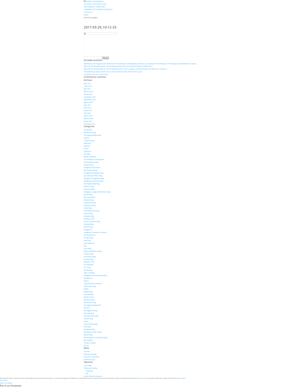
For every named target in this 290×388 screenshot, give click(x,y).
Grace (86, 321)
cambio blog (88, 318)
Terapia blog (88, 238)
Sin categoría (88, 265)
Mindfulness (88, 278)
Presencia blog (89, 189)
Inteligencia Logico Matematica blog (97, 192)
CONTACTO (88, 12)
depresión (87, 143)
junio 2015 (88, 108)
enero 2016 (88, 94)
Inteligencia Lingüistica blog (94, 178)
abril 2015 (87, 113)
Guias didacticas (90, 235)
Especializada (89, 294)
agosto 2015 (88, 102)
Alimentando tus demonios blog (95, 337)
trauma (86, 138)
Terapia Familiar (90, 343)
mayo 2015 (88, 110)
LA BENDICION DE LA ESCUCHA (96, 74)
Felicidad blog (89, 224)
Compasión (88, 130)
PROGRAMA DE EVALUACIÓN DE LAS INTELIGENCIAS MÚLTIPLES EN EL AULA (113, 72)
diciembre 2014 (89, 124)
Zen (85, 246)
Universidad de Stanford (92, 283)
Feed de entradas (90, 354)
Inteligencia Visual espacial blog (95, 275)
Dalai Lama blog (90, 286)
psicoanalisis (88, 340)
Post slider (88, 248)
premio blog (88, 227)
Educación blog (89, 197)
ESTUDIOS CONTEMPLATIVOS (95, 4)
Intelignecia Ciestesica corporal (95, 232)
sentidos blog (89, 216)
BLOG (86, 15)
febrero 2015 (88, 118)
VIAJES (86, 289)
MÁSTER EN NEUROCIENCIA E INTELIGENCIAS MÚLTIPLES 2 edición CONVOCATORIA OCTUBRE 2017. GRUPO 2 (125, 69)
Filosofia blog (89, 313)
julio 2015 (87, 105)
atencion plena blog (91, 316)
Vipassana (87, 151)
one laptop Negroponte (92, 305)
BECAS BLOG (89, 297)
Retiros (86, 345)
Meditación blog (90, 132)
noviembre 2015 (90, 97)
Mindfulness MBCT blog (92, 332)
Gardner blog (88, 165)
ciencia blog (88, 213)
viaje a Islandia (89, 273)
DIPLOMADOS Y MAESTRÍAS (94, 7)
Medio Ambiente (90, 157)
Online (86, 149)
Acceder (87, 351)
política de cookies (143, 378)
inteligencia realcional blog (93, 181)
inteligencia (88, 230)
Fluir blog (87, 327)
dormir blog (88, 194)
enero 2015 (88, 121)
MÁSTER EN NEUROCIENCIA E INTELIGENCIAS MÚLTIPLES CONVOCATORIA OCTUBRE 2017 (118, 66)
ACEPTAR (3, 380)
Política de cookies (91, 368)
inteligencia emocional (92, 167)
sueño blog (88, 208)
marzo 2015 (88, 116)
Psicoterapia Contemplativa (94, 159)
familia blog (88, 292)
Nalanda (87, 146)
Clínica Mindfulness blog (92, 251)
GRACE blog (88, 335)
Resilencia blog (89, 329)
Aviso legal (88, 365)
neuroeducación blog (91, 211)
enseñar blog (88, 259)
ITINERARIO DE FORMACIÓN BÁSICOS (98, 9)
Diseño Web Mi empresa (93, 376)
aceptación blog (89, 205)
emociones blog (90, 256)
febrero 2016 (88, 91)
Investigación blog (90, 310)
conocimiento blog (91, 324)
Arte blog (87, 240)
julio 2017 (87, 83)
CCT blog (87, 267)
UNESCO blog (89, 186)
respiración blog (89, 203)
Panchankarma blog (91, 162)
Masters (87, 308)
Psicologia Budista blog (92, 135)
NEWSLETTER (89, 262)
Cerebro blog (88, 254)
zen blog (87, 154)
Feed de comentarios (91, 357)
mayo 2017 (88, 86)
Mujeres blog (88, 200)
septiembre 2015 (90, 100)
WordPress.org (89, 359)
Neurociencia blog (90, 170)
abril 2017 (87, 89)
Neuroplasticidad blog (92, 184)
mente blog (88, 270)
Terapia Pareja (89, 141)
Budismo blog (89, 300)
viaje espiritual (89, 243)
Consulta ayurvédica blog (93, 176)
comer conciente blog (92, 221)
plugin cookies (180, 378)
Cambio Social (89, 219)
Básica (86, 281)
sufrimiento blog (90, 302)
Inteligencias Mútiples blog (93, 173)
